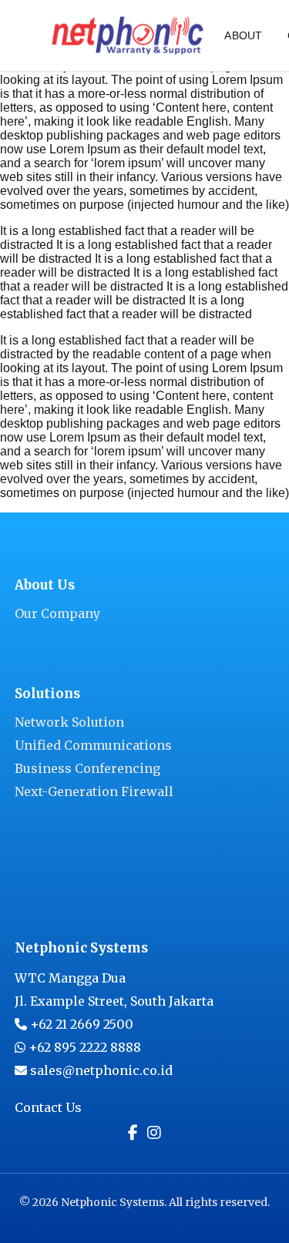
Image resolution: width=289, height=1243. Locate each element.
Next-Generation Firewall (94, 791)
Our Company (57, 613)
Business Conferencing (87, 768)
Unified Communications (93, 745)
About (243, 35)
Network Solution (69, 722)
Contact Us (48, 1107)
